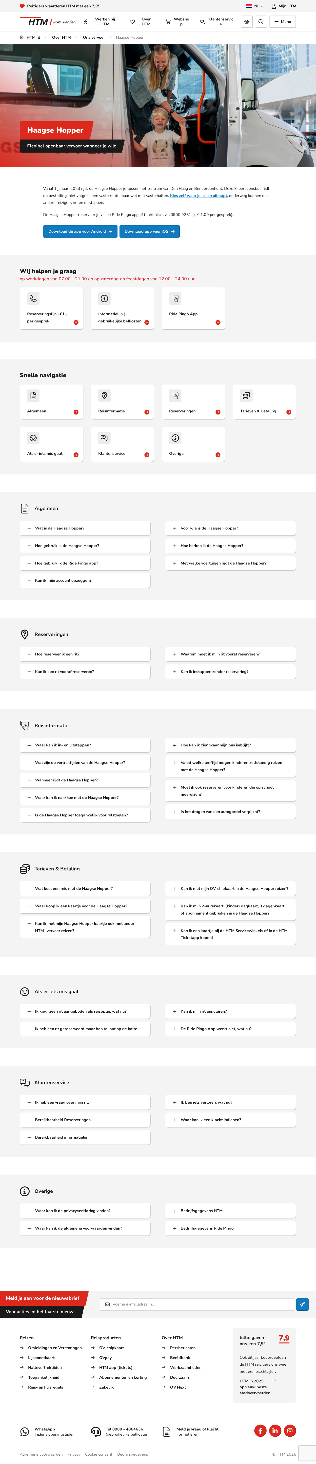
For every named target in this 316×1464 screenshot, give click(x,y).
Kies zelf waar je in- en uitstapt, (199, 195)
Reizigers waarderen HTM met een (63, 6)
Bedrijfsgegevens (132, 1454)
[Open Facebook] (260, 1431)
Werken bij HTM (105, 22)
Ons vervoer (93, 37)
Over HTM (146, 22)
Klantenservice (220, 22)
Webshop (181, 22)
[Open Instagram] (290, 1431)
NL (256, 6)
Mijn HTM (287, 6)
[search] (261, 22)
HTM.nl (33, 37)
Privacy (74, 1454)
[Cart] (247, 22)
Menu (286, 21)
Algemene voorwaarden (41, 1454)
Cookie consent (98, 1454)
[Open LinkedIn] (275, 1431)
